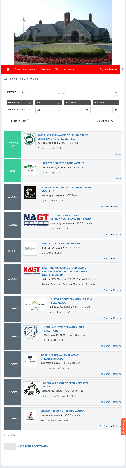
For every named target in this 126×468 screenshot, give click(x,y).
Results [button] (44, 69)
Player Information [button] (24, 69)
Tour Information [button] (64, 69)
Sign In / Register (108, 69)
